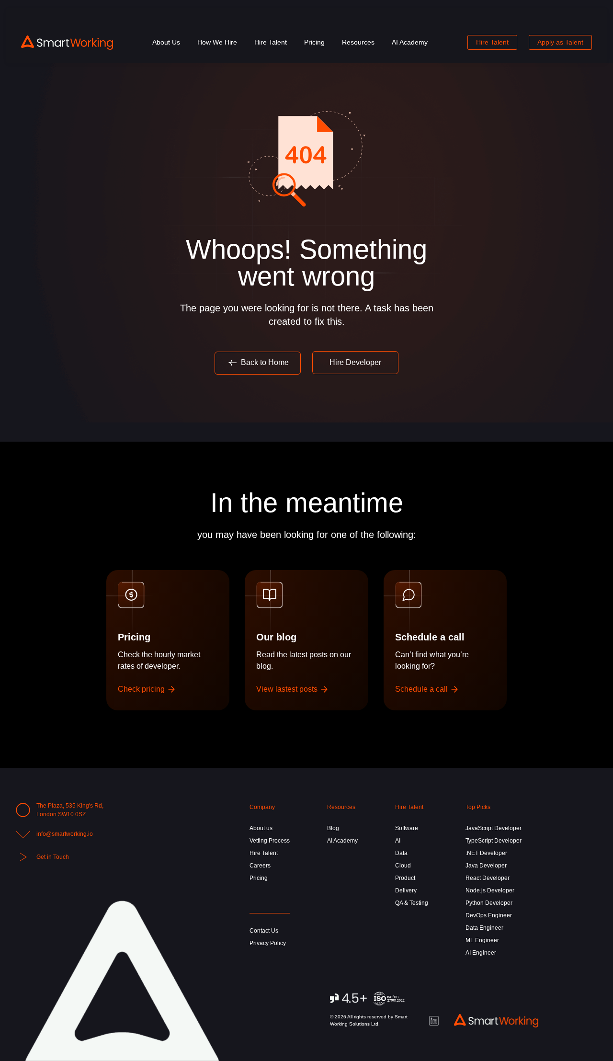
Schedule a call (422, 689)
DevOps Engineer (488, 915)
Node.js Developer (489, 890)
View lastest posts (287, 689)
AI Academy (410, 42)
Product (405, 878)
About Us (166, 42)
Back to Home (264, 362)
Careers (260, 865)
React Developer (487, 878)
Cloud (403, 865)
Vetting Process (270, 840)
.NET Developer (486, 853)
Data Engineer (484, 927)
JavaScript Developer (493, 828)
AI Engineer (480, 952)
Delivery (406, 890)
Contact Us (264, 930)
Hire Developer (355, 362)
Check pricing (142, 689)
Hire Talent (270, 42)
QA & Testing (411, 903)
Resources (358, 42)
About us (261, 828)
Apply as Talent (560, 42)
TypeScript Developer (493, 840)
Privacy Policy (268, 943)
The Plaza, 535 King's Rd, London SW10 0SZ (69, 810)
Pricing (314, 42)
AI (397, 840)
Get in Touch (52, 857)
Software (406, 828)
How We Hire (217, 42)
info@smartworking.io (64, 834)
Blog (333, 828)
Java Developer (486, 865)
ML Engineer (482, 940)
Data (401, 853)
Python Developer (488, 903)
